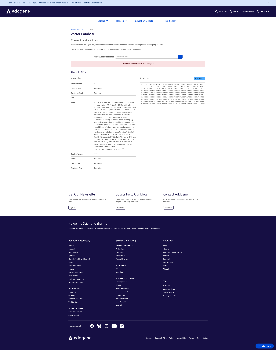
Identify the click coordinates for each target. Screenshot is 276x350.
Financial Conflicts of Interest (79, 259)
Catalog (101, 20)
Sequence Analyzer (170, 289)
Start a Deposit (73, 315)
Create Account (248, 11)
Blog (165, 246)
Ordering (71, 295)
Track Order (265, 11)
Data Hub (166, 286)
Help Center (170, 20)
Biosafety (71, 262)
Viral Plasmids (121, 302)
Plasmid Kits (120, 256)
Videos (165, 266)
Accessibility (181, 338)
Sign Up (72, 208)
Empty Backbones (122, 289)
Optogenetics (120, 295)
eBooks (166, 249)
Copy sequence (199, 78)
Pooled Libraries (122, 259)
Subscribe (120, 208)
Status (205, 338)
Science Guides (168, 262)
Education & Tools (144, 20)
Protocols (166, 259)
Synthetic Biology (122, 299)
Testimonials (73, 252)
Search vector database (103, 57)
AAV (117, 269)
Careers (71, 269)
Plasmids (119, 252)
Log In (235, 11)
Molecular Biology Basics (172, 252)
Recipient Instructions (76, 279)
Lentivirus (119, 272)
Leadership (72, 249)
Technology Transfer (75, 282)
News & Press (73, 276)
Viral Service (73, 302)
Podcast (166, 256)
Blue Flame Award (74, 266)
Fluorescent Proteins (123, 292)
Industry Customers (75, 272)
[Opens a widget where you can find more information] (265, 346)
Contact (148, 338)
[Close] (267, 2)
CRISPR (118, 285)
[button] (221, 11)
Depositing (72, 292)
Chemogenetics (121, 282)
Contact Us (168, 208)
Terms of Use (194, 338)
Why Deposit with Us (75, 312)
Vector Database (77, 30)
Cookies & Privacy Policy (164, 338)
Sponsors (71, 256)
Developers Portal (169, 296)
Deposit (120, 20)
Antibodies (120, 249)
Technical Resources (75, 299)
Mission (71, 246)
